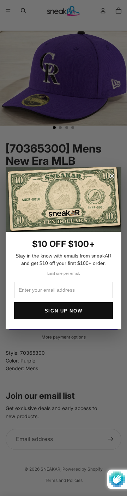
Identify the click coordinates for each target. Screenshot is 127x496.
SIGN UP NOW (63, 311)
